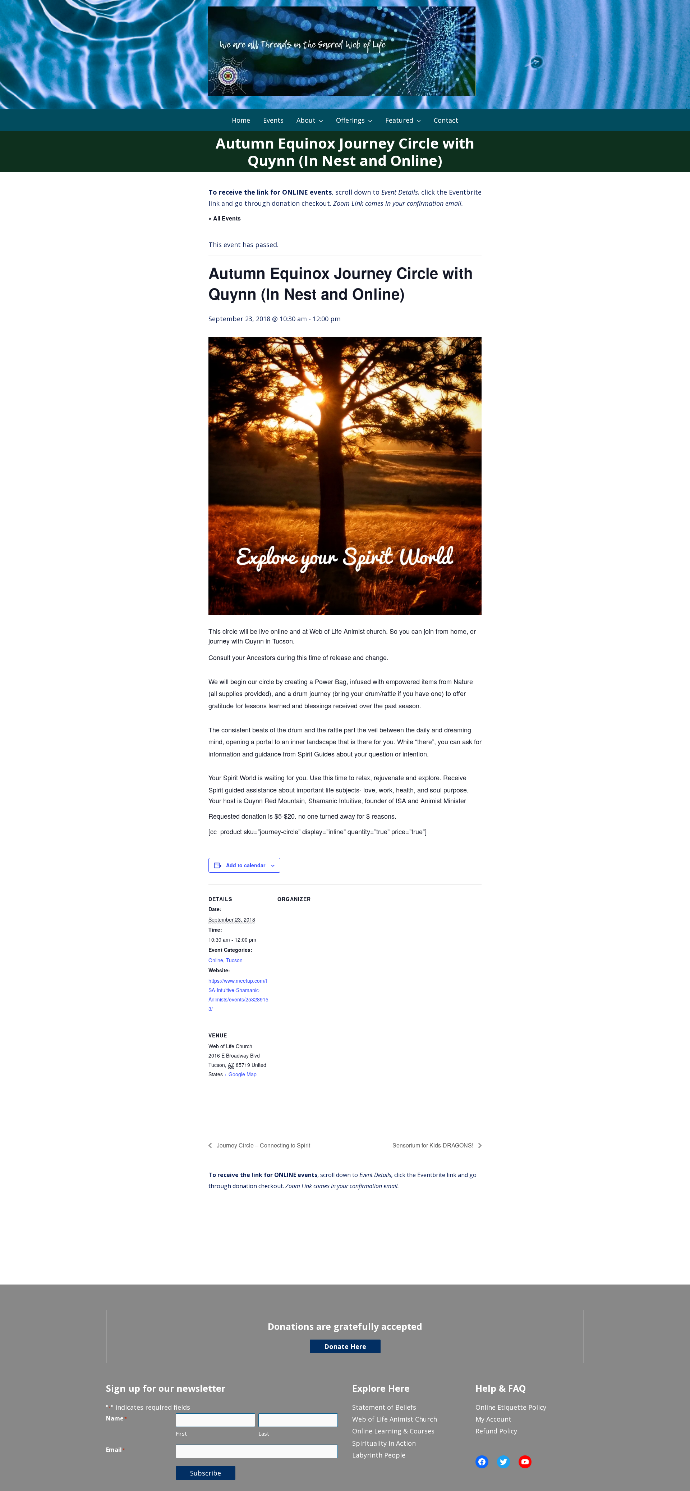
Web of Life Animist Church (394, 1419)
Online (215, 960)
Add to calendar (245, 865)
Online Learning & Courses (393, 1431)
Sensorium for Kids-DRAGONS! (433, 1145)
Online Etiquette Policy (510, 1407)
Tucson (234, 960)
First (181, 1433)
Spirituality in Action (384, 1443)
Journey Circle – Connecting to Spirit (262, 1145)
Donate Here (345, 1346)
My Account (493, 1419)
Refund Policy (496, 1431)
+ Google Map (240, 1074)
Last (263, 1433)
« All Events (224, 218)
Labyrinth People (378, 1455)
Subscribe (205, 1473)
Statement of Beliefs (384, 1407)
